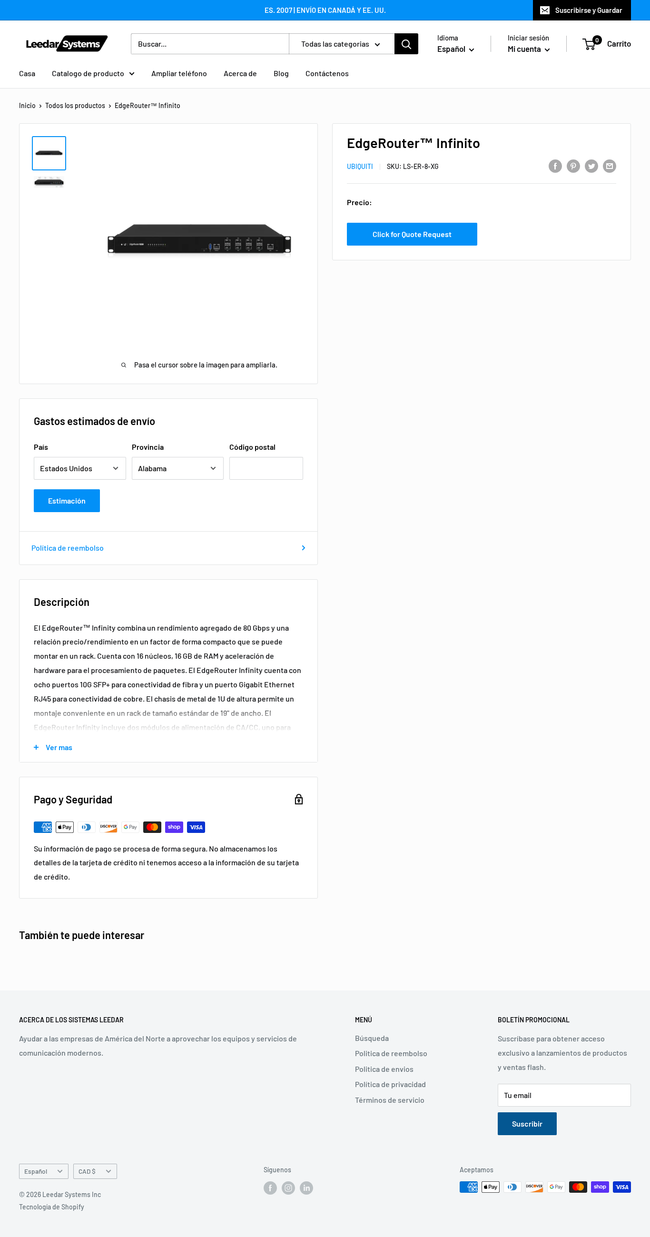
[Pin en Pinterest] (573, 165)
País (41, 446)
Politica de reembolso (391, 1053)
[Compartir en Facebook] (555, 165)
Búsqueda (372, 1037)
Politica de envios (384, 1068)
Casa (27, 73)
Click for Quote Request (412, 233)
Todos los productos (75, 105)
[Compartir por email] (609, 165)
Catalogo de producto (88, 73)
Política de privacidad (390, 1084)
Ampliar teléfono (179, 73)
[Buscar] (406, 43)
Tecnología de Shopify (51, 1207)
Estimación (67, 500)
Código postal (252, 446)
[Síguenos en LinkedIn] (306, 1188)
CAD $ (87, 1171)
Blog (281, 73)
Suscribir (527, 1123)
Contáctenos (327, 73)
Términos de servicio (389, 1099)
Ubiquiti (360, 166)
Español (35, 1171)
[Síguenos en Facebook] (270, 1188)
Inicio (27, 105)
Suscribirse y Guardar (588, 10)
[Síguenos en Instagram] (288, 1188)
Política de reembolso (67, 547)
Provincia (148, 446)
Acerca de (240, 73)
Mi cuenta (525, 48)
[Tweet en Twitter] (591, 165)
